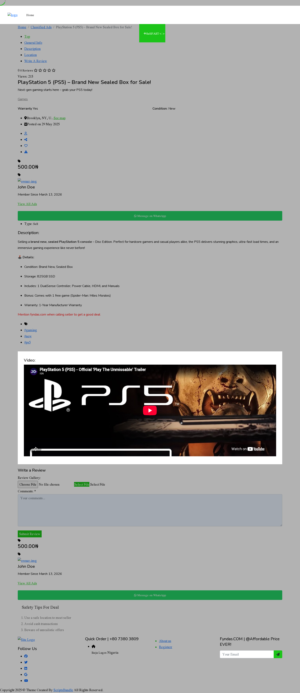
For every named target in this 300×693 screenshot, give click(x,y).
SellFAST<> (155, 33)
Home (30, 15)
